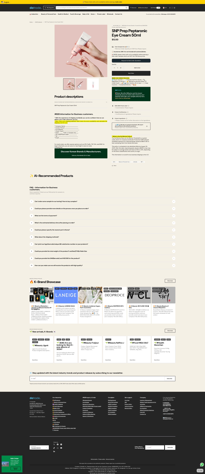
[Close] (21, 456)
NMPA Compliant (112, 408)
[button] (170, 8)
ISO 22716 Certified (113, 402)
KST (34, 412)
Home (31, 22)
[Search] (127, 8)
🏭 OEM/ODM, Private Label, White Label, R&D (64, 428)
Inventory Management (146, 400)
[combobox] (92, 8)
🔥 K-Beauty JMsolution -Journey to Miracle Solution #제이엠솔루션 (41, 307)
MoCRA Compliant (112, 406)
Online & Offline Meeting (89, 414)
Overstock (85, 410)
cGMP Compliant (112, 404)
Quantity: (114, 64)
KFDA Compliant (112, 414)
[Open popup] (129, 47)
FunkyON (142, 412)
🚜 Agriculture (56, 422)
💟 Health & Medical (58, 404)
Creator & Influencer (88, 412)
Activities (142, 404)
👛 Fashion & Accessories (59, 416)
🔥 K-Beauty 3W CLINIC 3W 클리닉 (139, 307)
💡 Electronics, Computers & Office (62, 414)
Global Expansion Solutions (147, 410)
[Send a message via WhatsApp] (202, 464)
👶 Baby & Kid (56, 408)
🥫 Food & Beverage (58, 406)
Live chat (127, 400)
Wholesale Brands (87, 400)
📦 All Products (56, 400)
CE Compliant (111, 412)
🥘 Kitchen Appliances (58, 412)
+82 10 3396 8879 (171, 14)
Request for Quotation (88, 404)
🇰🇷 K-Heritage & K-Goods (59, 426)
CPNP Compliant (112, 410)
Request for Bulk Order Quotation (131, 60)
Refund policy (94, 459)
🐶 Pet (54, 420)
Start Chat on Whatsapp (122, 98)
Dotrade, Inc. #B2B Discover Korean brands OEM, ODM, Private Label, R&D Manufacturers (38, 405)
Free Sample (86, 402)
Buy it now (131, 73)
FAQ (126, 402)
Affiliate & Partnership (145, 406)
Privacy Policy (128, 404)
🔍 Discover (56, 430)
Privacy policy (101, 459)
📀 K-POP (55, 418)
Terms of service (129, 406)
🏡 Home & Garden (57, 410)
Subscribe (170, 447)
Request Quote (15, 468)
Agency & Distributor (88, 416)
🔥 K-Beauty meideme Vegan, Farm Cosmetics (90, 307)
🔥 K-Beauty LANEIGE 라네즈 (65, 306)
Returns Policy (128, 408)
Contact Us (143, 414)
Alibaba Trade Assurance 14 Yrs (148, 402)
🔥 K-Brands (56, 424)
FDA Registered (112, 400)
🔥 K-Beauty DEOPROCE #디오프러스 (114, 307)
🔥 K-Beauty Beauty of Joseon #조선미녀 (161, 307)
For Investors (143, 408)
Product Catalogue (87, 408)
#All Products (38, 22)
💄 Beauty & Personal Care (59, 402)
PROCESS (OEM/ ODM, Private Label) (92, 406)
